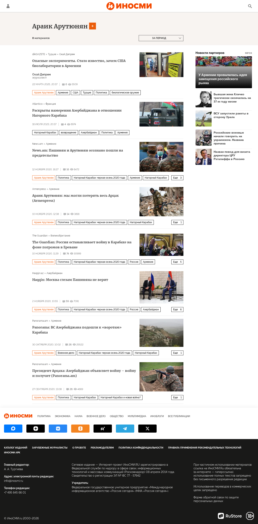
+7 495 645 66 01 (15, 492)
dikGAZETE (38, 54)
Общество (117, 416)
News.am (37, 143)
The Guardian (40, 235)
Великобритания (60, 235)
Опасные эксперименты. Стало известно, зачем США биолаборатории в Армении (79, 63)
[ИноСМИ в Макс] (13, 429)
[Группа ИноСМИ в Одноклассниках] (80, 429)
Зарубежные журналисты (50, 447)
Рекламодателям (102, 447)
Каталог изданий (15, 447)
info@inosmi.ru (13, 480)
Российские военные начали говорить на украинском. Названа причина (229, 138)
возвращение (68, 132)
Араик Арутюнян (60, 26)
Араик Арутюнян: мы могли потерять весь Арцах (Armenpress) (75, 198)
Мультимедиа (137, 416)
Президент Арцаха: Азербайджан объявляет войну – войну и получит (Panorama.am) (84, 373)
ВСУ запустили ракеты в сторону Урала (231, 115)
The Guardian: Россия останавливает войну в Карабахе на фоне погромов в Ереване (81, 244)
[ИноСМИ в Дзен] (35, 429)
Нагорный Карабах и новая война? (121, 397)
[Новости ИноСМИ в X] (147, 429)
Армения (63, 92)
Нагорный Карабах (45, 132)
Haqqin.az (38, 273)
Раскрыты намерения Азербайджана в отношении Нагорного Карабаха (77, 112)
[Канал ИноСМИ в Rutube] (103, 429)
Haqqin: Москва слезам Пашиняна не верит (70, 280)
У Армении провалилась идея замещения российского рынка (223, 79)
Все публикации (179, 416)
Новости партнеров (224, 52)
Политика (101, 92)
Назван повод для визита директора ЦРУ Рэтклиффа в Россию (232, 155)
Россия (134, 261)
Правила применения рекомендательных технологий (204, 447)
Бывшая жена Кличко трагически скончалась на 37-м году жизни (232, 98)
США (75, 92)
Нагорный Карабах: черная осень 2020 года (99, 177)
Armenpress (39, 189)
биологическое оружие (125, 92)
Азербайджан (89, 132)
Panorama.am (40, 320)
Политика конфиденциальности (141, 447)
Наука (78, 416)
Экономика (62, 416)
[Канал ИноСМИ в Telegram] (125, 429)
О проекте (79, 447)
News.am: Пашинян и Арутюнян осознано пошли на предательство (77, 152)
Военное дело (66, 352)
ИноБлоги (157, 416)
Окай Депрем (67, 54)
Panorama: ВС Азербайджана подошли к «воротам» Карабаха (77, 329)
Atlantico (37, 103)
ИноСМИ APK (12, 452)
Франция (51, 103)
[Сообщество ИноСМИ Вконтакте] (58, 429)
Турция (52, 54)
